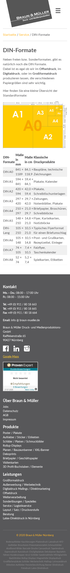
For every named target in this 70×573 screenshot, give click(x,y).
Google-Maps (11, 356)
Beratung (8, 514)
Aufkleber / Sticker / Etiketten (21, 437)
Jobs (5, 406)
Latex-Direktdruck (40, 568)
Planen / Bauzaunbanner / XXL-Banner (26, 450)
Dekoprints (9, 454)
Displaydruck (55, 558)
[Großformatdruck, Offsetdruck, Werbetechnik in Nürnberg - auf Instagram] (27, 348)
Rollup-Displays (12, 445)
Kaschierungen (28, 542)
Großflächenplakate (12, 561)
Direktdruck (58, 565)
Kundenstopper (17, 555)
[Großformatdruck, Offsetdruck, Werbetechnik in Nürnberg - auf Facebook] (6, 348)
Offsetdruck (10, 493)
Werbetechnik (36, 561)
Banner (48, 565)
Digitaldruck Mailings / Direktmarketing (26, 488)
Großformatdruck (13, 480)
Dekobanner (50, 552)
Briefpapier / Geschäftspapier (20, 458)
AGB (5, 415)
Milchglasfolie (60, 555)
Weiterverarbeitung (14, 497)
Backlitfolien (15, 558)
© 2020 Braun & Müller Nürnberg (35, 535)
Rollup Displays (29, 558)
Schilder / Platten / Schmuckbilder (23, 441)
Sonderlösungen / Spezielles (19, 501)
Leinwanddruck (59, 561)
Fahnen (6, 555)
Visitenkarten (10, 462)
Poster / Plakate (12, 433)
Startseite (9, 34)
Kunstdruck (23, 552)
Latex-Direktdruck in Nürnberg (21, 518)
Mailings (48, 561)
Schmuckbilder (55, 545)
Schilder (26, 561)
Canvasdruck (44, 548)
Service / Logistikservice (17, 505)
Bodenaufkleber (13, 542)
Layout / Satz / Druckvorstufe (21, 510)
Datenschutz (10, 411)
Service (24, 34)
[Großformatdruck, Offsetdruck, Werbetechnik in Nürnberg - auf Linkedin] (16, 348)
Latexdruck (53, 542)
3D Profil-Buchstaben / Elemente (23, 466)
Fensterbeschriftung (35, 565)
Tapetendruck (57, 548)
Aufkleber (20, 565)
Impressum (9, 419)
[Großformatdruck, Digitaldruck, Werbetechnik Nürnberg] (29, 13)
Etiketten (10, 565)
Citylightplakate (36, 552)
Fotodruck (26, 568)
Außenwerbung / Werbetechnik (22, 484)
